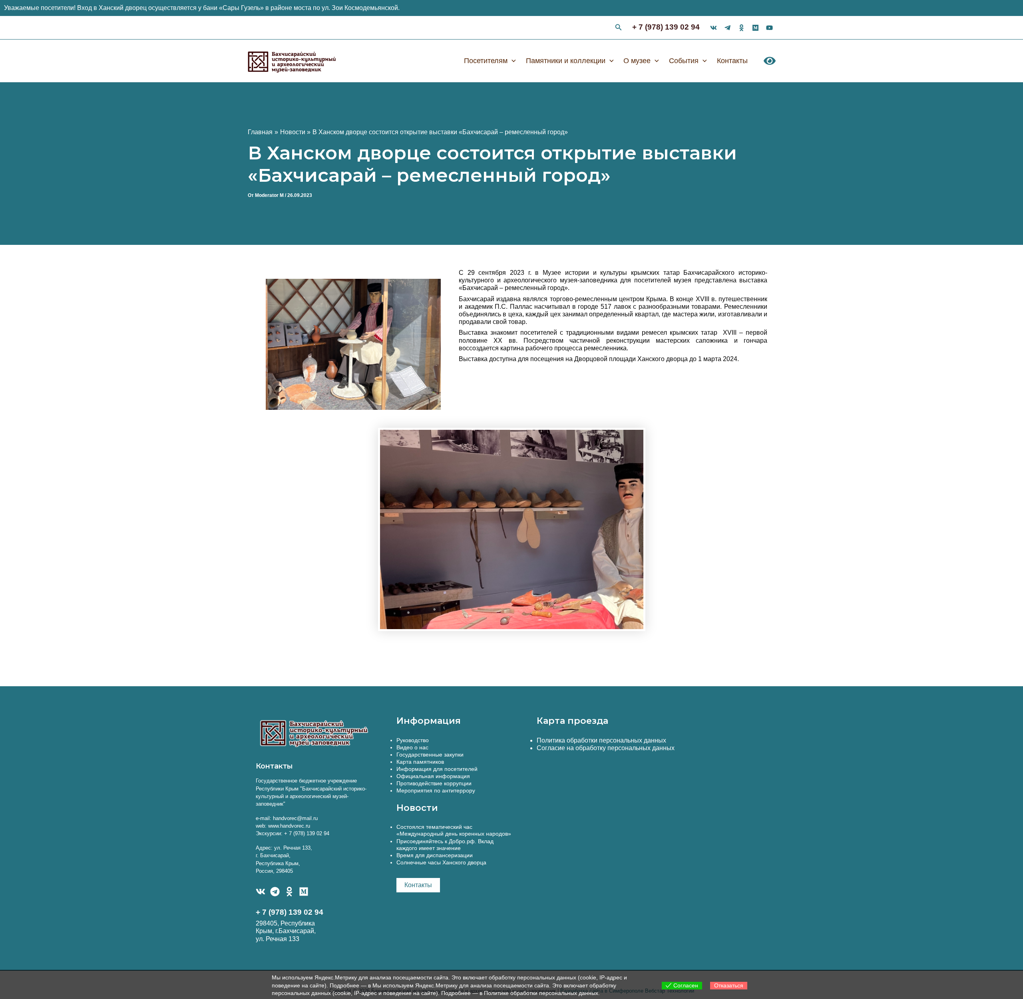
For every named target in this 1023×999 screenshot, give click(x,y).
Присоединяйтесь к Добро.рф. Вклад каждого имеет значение (445, 844)
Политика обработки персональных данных (601, 740)
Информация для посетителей (437, 769)
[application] (512, 61)
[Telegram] (275, 891)
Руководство (412, 740)
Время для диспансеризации (434, 855)
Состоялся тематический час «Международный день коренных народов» (453, 830)
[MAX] (303, 891)
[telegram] (727, 28)
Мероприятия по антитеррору (435, 790)
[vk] (713, 28)
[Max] (755, 28)
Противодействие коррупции (434, 783)
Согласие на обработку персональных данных (606, 748)
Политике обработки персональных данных (541, 993)
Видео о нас (412, 747)
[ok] (741, 28)
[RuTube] (769, 28)
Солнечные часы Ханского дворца (441, 862)
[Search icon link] (618, 28)
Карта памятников (420, 762)
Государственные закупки (430, 754)
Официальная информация (433, 776)
